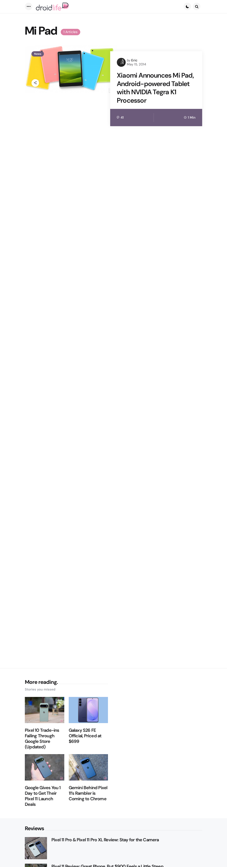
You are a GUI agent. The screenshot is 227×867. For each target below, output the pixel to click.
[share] (35, 83)
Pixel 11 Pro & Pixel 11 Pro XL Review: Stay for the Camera (105, 840)
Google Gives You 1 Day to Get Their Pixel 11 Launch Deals (43, 796)
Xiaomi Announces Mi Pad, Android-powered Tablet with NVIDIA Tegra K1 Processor (155, 87)
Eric (134, 60)
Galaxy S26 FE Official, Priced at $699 (85, 736)
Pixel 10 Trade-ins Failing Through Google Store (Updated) (42, 739)
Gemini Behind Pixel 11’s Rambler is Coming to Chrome (88, 793)
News (37, 54)
